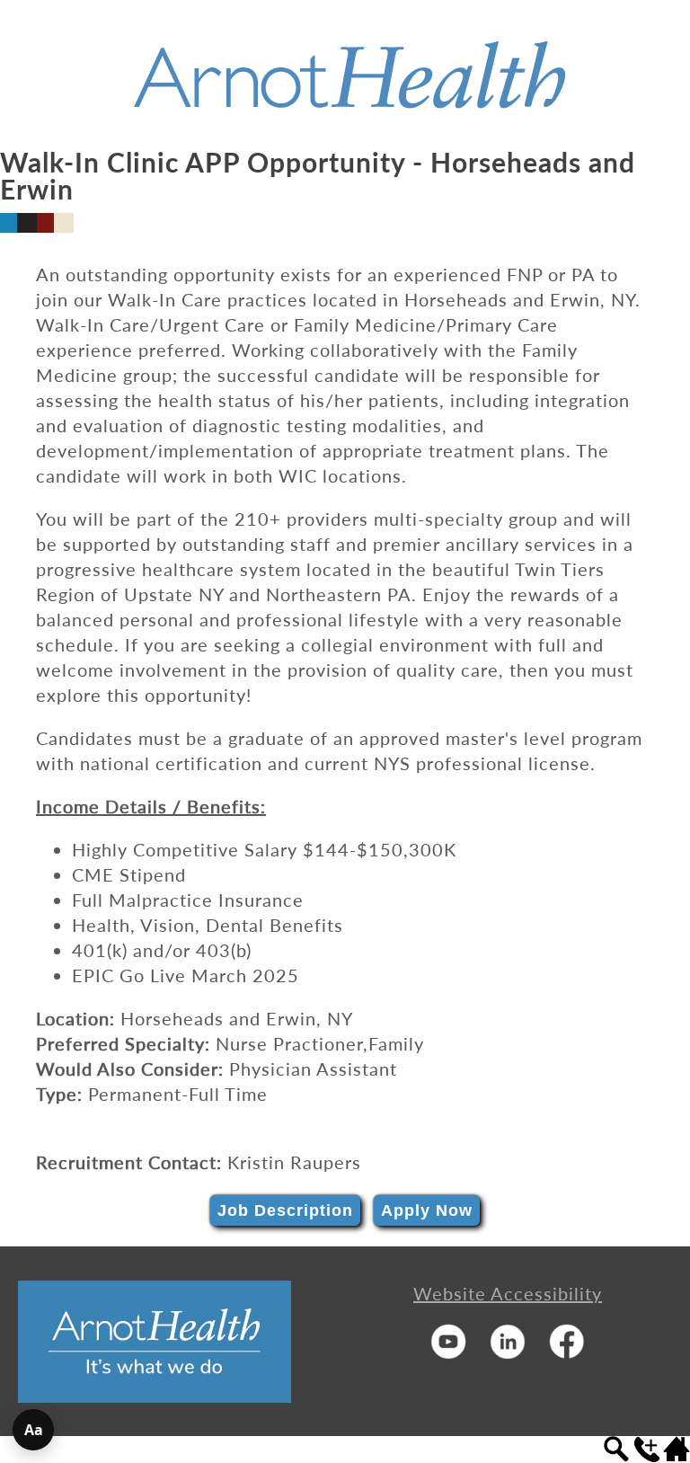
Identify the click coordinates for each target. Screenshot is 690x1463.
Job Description (285, 1210)
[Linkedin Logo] (508, 1352)
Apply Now (427, 1210)
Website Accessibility (507, 1293)
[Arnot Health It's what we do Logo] (154, 1395)
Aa (33, 1430)
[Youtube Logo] (448, 1352)
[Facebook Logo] (567, 1352)
